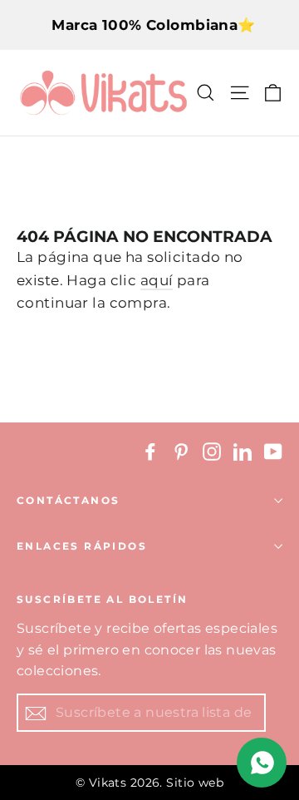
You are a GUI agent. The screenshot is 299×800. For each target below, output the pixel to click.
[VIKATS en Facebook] (150, 451)
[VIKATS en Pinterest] (181, 451)
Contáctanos (68, 500)
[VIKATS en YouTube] (273, 451)
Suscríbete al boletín (102, 599)
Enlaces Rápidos (82, 546)
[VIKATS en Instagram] (212, 451)
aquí (157, 280)
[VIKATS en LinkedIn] (242, 451)
